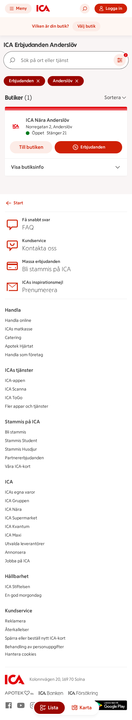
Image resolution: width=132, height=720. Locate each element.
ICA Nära (13, 509)
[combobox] (60, 60)
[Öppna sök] (85, 8)
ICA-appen (15, 380)
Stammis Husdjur (21, 449)
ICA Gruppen (17, 500)
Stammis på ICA (22, 422)
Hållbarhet (17, 576)
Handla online (18, 320)
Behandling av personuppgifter (34, 646)
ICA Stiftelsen (17, 586)
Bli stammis (15, 432)
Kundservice (18, 611)
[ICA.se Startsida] (43, 8)
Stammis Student (21, 440)
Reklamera (15, 621)
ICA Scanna (15, 389)
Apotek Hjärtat (19, 346)
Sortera (112, 97)
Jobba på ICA (17, 561)
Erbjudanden (92, 147)
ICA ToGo (13, 397)
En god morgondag (23, 595)
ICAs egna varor (20, 492)
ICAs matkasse (19, 329)
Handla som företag (24, 354)
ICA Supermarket (21, 518)
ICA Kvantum (17, 526)
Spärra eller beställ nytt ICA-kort (35, 638)
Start (18, 203)
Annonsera (15, 552)
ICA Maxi (13, 535)
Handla (13, 310)
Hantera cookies (20, 654)
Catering (13, 337)
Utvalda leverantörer (25, 543)
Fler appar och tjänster (26, 406)
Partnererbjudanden (24, 457)
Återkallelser (17, 629)
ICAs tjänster (19, 370)
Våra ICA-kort (17, 466)
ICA (9, 482)
